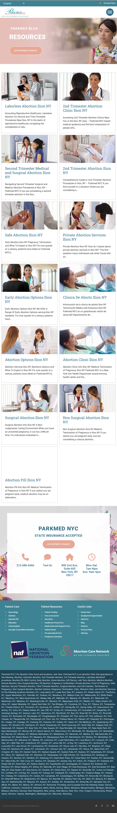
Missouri (5, 791)
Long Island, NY (47, 692)
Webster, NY (75, 698)
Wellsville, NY (62, 698)
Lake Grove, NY (23, 746)
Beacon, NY (46, 779)
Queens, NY (81, 692)
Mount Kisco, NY (63, 731)
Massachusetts (88, 788)
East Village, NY (64, 767)
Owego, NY (10, 722)
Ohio (81, 791)
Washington (30, 794)
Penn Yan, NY (52, 719)
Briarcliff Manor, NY (14, 779)
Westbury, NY (11, 698)
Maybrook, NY (8, 737)
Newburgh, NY (8, 728)
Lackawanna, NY (39, 746)
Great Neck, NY (82, 758)
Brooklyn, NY (32, 692)
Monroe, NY (10, 734)
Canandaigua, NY (68, 776)
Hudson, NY (83, 752)
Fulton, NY (82, 761)
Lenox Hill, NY (59, 743)
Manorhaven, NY (77, 737)
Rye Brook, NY (63, 713)
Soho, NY (17, 710)
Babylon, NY (33, 782)
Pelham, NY (83, 719)
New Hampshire (35, 791)
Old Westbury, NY (87, 722)
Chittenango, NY (76, 773)
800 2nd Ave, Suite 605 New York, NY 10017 (69, 570)
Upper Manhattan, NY (15, 695)
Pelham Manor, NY (68, 719)
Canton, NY (39, 776)
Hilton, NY (10, 755)
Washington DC (44, 794)
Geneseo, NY (53, 761)
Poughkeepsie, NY (51, 716)
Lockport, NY (102, 740)
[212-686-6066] (25, 557)
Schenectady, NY (73, 710)
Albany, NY (28, 785)
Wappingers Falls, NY (72, 701)
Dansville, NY (89, 770)
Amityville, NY (86, 782)
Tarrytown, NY (31, 707)
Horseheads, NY (98, 752)
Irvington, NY (7, 752)
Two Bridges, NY (59, 704)
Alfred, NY (6, 785)
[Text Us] (47, 557)
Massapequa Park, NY (57, 737)
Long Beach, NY (87, 740)
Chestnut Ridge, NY (95, 773)
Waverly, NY (88, 698)
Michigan (100, 788)
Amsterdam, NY (71, 782)
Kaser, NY (29, 749)
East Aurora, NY (34, 770)
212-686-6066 (25, 565)
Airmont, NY (40, 785)
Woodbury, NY (59, 695)
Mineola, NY (23, 734)
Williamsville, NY (92, 695)
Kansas (59, 788)
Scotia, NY (58, 710)
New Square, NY (50, 728)
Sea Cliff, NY (47, 710)
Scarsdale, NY (88, 710)
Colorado (15, 788)
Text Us (47, 565)
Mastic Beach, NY (24, 737)
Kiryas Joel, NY (70, 746)
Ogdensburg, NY (104, 722)
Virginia (20, 794)
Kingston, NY (98, 746)
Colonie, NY (36, 773)
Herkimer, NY (40, 755)
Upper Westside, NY (20, 704)
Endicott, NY (101, 764)
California (5, 788)
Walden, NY (88, 701)
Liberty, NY (46, 743)
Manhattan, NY (105, 737)
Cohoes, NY (48, 773)
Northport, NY (32, 725)
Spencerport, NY (105, 707)
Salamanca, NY (48, 713)
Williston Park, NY (75, 695)
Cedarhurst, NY (25, 776)
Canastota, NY (52, 776)
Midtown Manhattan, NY (41, 734)
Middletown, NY (61, 734)
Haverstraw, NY (87, 755)
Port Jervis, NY (81, 716)
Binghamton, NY (32, 779)
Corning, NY (24, 773)
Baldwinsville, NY (18, 782)
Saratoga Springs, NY (11, 713)
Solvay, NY (6, 710)
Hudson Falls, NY (69, 752)
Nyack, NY (6, 725)
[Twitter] (96, 806)
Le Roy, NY (72, 743)
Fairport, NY (88, 764)
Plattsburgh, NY (37, 719)
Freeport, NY (94, 761)
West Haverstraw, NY (29, 698)
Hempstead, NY (54, 755)
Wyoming (67, 794)
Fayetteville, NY (57, 764)
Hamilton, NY (33, 758)
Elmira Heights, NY (23, 767)
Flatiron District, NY (40, 764)
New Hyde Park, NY (101, 728)
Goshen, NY (96, 758)
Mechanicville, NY (103, 734)
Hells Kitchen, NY (71, 755)
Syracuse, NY (46, 707)
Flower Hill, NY (8, 764)
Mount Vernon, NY (45, 731)
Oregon (87, 791)
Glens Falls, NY (12, 761)
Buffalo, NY (83, 776)
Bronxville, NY (95, 776)
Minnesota (110, 788)
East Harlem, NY (17, 770)
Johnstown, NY (42, 749)
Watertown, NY (8, 701)
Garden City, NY (68, 761)
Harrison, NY (19, 758)
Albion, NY (17, 785)
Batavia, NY (101, 779)
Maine (67, 788)
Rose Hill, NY (85, 713)
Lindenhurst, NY (32, 743)
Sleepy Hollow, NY (31, 710)
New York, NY (35, 728)
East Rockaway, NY (82, 767)
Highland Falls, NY (24, 755)
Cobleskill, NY (61, 773)
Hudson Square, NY (51, 752)
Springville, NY (72, 707)
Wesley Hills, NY (47, 698)
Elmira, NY (38, 767)
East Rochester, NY (101, 767)
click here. (58, 674)
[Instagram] (107, 806)
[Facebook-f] (102, 806)
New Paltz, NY (84, 728)
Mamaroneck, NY (9, 740)
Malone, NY (37, 740)
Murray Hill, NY (29, 731)
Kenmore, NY (17, 749)
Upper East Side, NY (41, 704)
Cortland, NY (11, 773)
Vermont (12, 794)
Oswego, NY (23, 722)
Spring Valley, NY (88, 707)
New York (73, 791)
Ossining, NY (36, 722)
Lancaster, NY (8, 746)
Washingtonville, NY (39, 701)
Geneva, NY (40, 761)
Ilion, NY (19, 752)
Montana (14, 791)
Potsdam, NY (67, 716)
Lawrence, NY (85, 743)
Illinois (52, 788)
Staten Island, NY (96, 692)
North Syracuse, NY (71, 725)
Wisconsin (57, 794)
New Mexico (62, 791)
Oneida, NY (61, 722)
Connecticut (26, 788)
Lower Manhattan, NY (68, 740)
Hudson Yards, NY (32, 752)
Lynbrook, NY (50, 740)
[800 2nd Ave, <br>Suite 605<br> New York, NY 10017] (69, 557)
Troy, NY (87, 704)
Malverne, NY (25, 740)
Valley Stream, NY (103, 701)
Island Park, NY (101, 749)
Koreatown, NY (55, 746)
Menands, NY (75, 734)
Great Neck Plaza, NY (64, 758)
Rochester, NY (19, 716)
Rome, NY (97, 713)
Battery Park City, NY (75, 779)
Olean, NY (73, 722)
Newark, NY (22, 728)
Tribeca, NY (97, 704)
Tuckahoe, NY (74, 704)
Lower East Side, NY (65, 692)
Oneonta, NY (49, 722)
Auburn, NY (45, 782)
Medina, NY (88, 734)
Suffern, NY (58, 707)
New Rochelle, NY (68, 728)
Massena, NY (40, 737)
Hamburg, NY (46, 758)
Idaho (45, 788)
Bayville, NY (58, 779)
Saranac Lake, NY (31, 713)
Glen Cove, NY (27, 761)
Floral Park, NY (23, 764)
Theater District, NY (14, 707)
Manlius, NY (91, 737)
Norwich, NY (18, 725)
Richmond (51, 785)
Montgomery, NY (94, 731)
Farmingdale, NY (73, 764)
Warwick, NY (55, 701)
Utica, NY (5, 704)
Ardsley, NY (57, 782)
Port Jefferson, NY (98, 716)
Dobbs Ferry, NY (62, 770)
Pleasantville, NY (21, 719)
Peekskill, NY (96, 719)
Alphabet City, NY (102, 782)
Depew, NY (76, 770)
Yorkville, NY (33, 695)
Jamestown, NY (74, 749)
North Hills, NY (88, 725)
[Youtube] (113, 806)
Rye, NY (74, 713)
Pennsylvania (99, 791)
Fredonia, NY (107, 761)
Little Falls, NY (17, 743)
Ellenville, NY (50, 767)
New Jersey (49, 791)
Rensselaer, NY (34, 716)
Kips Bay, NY (85, 746)
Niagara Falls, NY (104, 725)
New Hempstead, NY (11, 731)
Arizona (108, 785)
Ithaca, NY (88, 749)
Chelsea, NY (11, 776)
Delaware (37, 788)
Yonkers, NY (45, 695)
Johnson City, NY (58, 749)
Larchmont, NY (100, 743)
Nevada (23, 791)
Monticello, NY (78, 731)
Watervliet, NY (101, 698)
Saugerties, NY (104, 710)
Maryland (75, 788)
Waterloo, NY (23, 701)
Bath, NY (90, 779)
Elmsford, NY (7, 767)
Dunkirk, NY (48, 770)
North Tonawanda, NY (50, 725)
